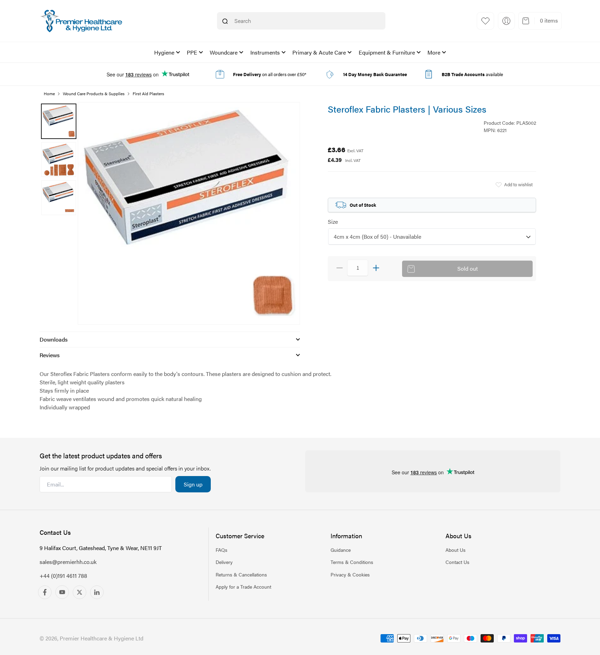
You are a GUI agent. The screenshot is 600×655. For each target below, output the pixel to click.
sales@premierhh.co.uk (68, 562)
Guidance (341, 549)
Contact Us (457, 561)
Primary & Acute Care (319, 52)
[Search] (225, 21)
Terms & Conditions (352, 561)
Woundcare (224, 52)
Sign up (193, 484)
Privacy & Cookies (350, 574)
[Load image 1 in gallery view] (58, 121)
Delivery (224, 561)
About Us (455, 549)
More (433, 52)
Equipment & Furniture (387, 52)
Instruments (265, 52)
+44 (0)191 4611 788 (63, 576)
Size (333, 222)
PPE (192, 52)
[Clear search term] (362, 21)
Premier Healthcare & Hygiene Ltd (101, 638)
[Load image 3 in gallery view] (58, 197)
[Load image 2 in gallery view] (58, 159)
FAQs (221, 549)
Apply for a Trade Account (243, 586)
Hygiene (164, 52)
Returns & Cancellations (241, 574)
